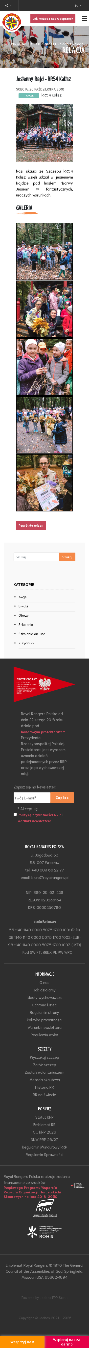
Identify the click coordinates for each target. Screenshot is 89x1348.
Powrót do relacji (31, 525)
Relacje (63, 44)
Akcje (23, 596)
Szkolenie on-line (32, 633)
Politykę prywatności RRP (39, 814)
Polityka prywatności (44, 1019)
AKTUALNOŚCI (43, 44)
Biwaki (23, 606)
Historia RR (44, 1086)
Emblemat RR (44, 1124)
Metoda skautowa (44, 1079)
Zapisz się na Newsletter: (35, 786)
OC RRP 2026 (44, 1131)
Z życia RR (27, 643)
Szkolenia (26, 624)
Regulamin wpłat (45, 1034)
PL (77, 5)
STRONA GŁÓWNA (17, 44)
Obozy (24, 615)
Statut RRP (44, 1116)
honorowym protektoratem (43, 731)
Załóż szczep (44, 1064)
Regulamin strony (44, 1012)
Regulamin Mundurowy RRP (44, 1146)
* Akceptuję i (40, 814)
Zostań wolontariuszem (44, 1071)
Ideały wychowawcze (44, 997)
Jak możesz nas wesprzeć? (53, 18)
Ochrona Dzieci (44, 1004)
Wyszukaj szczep (44, 1056)
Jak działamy (44, 989)
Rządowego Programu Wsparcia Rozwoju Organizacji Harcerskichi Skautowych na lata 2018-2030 (32, 1192)
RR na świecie (44, 1094)
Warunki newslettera (34, 820)
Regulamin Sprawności (44, 1154)
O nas (44, 982)
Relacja (78, 44)
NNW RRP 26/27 (44, 1139)
